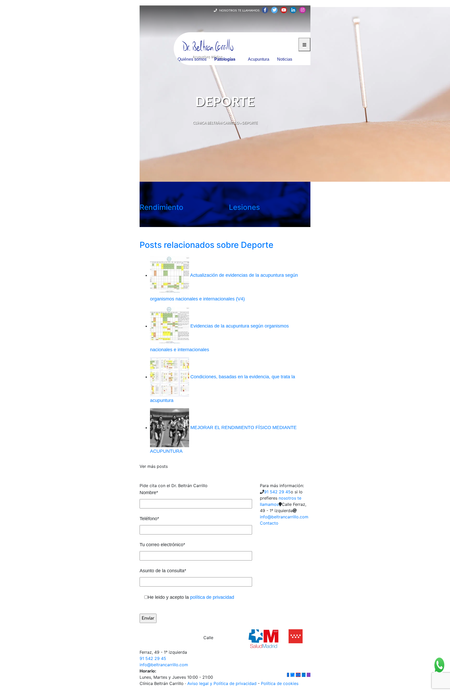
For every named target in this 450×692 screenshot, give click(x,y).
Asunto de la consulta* (163, 570)
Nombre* (149, 492)
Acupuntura (258, 59)
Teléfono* (149, 518)
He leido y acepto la (191, 597)
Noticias (284, 59)
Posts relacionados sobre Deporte (206, 245)
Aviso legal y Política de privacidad (222, 683)
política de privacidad (212, 597)
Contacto (269, 523)
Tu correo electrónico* (162, 544)
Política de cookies (279, 683)
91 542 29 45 (277, 491)
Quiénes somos (192, 59)
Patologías (224, 59)
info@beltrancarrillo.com (284, 516)
